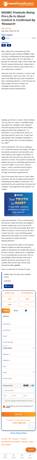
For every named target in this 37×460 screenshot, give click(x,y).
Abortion (15, 439)
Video (31, 442)
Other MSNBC (6, 444)
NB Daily (25, 442)
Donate (30, 450)
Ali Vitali (4, 439)
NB (10, 439)
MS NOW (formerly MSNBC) (10, 442)
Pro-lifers (23, 439)
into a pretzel (15, 265)
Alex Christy (6, 28)
